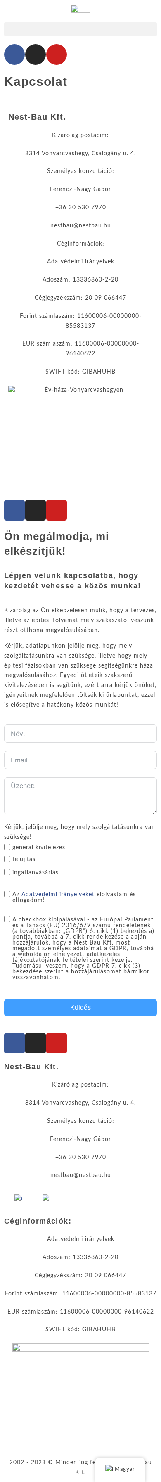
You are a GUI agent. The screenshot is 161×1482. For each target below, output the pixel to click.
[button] (80, 29)
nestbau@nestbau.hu (80, 226)
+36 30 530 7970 (80, 208)
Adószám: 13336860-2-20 (80, 280)
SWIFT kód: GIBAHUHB (80, 372)
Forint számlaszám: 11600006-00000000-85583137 (80, 1294)
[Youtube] (56, 54)
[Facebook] (14, 54)
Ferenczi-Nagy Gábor (80, 189)
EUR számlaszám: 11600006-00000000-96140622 (80, 1312)
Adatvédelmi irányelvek (80, 262)
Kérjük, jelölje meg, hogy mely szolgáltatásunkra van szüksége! (79, 832)
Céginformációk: (80, 244)
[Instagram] (35, 54)
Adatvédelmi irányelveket (58, 894)
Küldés (80, 1007)
